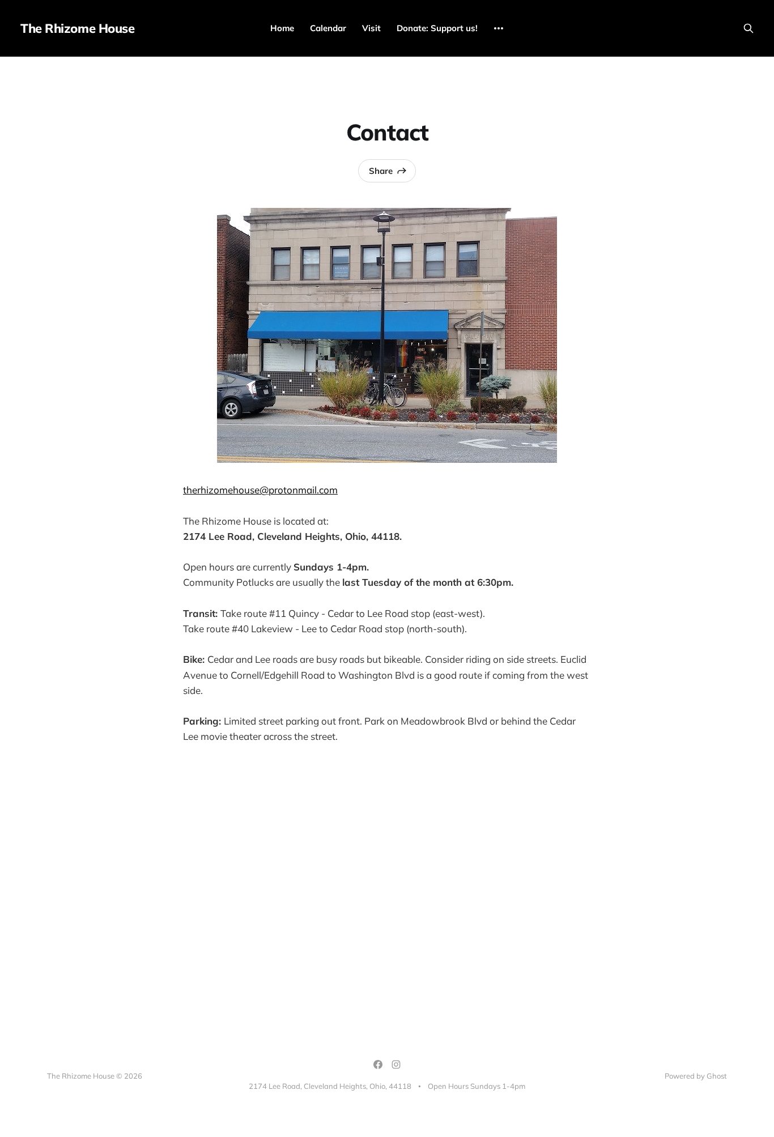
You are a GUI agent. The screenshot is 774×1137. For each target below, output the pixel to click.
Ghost (717, 1075)
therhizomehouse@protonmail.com (260, 490)
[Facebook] (377, 1064)
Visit (371, 28)
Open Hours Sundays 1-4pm (476, 1086)
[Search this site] (748, 28)
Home (282, 28)
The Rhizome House (77, 28)
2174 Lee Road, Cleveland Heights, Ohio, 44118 (330, 1086)
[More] (498, 28)
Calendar (328, 28)
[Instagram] (396, 1064)
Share (381, 170)
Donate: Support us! (437, 28)
